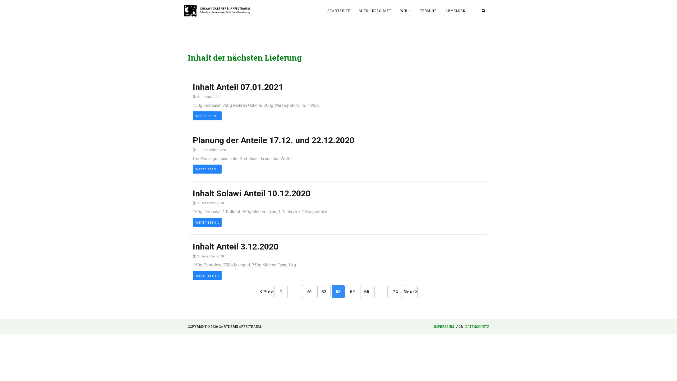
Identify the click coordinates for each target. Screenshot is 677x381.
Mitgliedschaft (375, 10)
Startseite (338, 10)
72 (395, 291)
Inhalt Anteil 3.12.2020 (235, 247)
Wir (404, 10)
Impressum (444, 326)
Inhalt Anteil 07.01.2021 (238, 87)
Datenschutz (477, 326)
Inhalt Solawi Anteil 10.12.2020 (251, 193)
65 (366, 291)
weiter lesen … (207, 116)
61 (309, 291)
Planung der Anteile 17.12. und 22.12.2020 (273, 140)
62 (324, 291)
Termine (428, 10)
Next (409, 291)
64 (352, 291)
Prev (267, 291)
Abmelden (455, 10)
